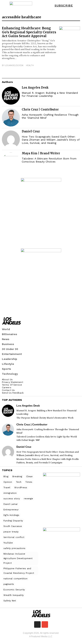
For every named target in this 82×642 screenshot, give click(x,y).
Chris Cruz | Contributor (40, 109)
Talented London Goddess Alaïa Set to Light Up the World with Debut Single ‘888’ (46, 438)
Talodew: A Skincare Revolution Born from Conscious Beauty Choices (49, 160)
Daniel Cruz (31, 131)
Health (30, 65)
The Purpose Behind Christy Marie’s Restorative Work (44, 417)
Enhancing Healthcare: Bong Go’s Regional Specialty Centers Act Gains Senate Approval (29, 32)
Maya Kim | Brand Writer (41, 153)
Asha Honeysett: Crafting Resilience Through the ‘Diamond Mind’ (50, 116)
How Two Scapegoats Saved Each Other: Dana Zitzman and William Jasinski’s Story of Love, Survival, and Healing (51, 140)
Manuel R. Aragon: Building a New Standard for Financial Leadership (50, 94)
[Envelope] (45, 624)
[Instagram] (37, 624)
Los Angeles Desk (14, 65)
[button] (76, 5)
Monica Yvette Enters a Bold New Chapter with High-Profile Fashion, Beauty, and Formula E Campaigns (47, 461)
